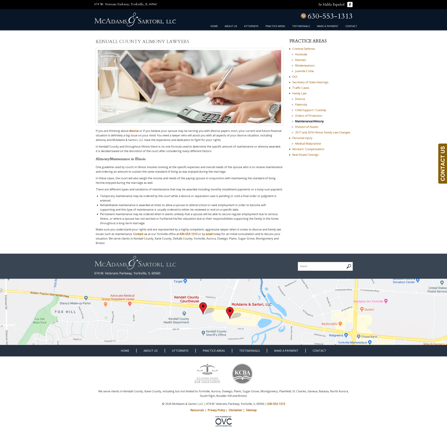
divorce (134, 131)
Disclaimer (235, 410)
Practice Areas (275, 26)
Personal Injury (302, 138)
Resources (197, 410)
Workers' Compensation (308, 149)
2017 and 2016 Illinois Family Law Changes (322, 132)
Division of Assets (306, 127)
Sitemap (251, 410)
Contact (351, 26)
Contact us (140, 234)
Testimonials (301, 26)
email (209, 234)
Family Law (299, 93)
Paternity (301, 104)
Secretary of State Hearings (310, 82)
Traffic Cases (300, 88)
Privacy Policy (216, 410)
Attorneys (251, 26)
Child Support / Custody (310, 110)
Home (214, 26)
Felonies (300, 60)
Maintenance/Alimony (309, 121)
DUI (294, 77)
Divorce (300, 99)
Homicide (301, 54)
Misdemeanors (305, 65)
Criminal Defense (303, 49)
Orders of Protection (308, 116)
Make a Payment (327, 26)
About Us (231, 26)
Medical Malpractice (308, 143)
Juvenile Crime (304, 71)
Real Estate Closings (305, 155)
